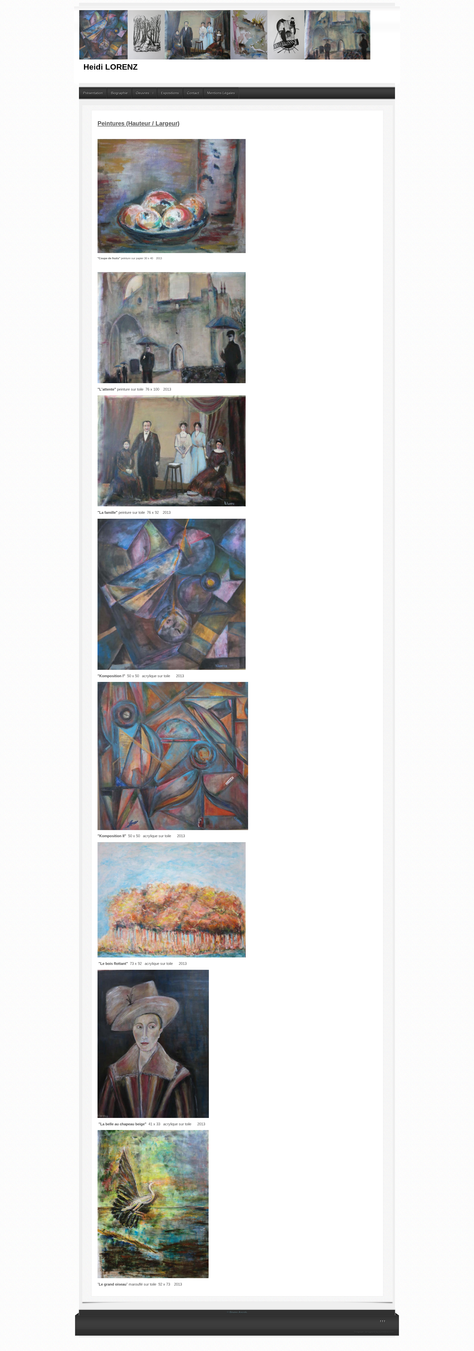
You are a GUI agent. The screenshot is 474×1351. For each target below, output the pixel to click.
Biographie (119, 93)
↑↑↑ (383, 1321)
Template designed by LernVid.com (374, 1332)
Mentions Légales (221, 93)
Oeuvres (142, 93)
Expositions (170, 93)
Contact (193, 93)
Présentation (93, 93)
